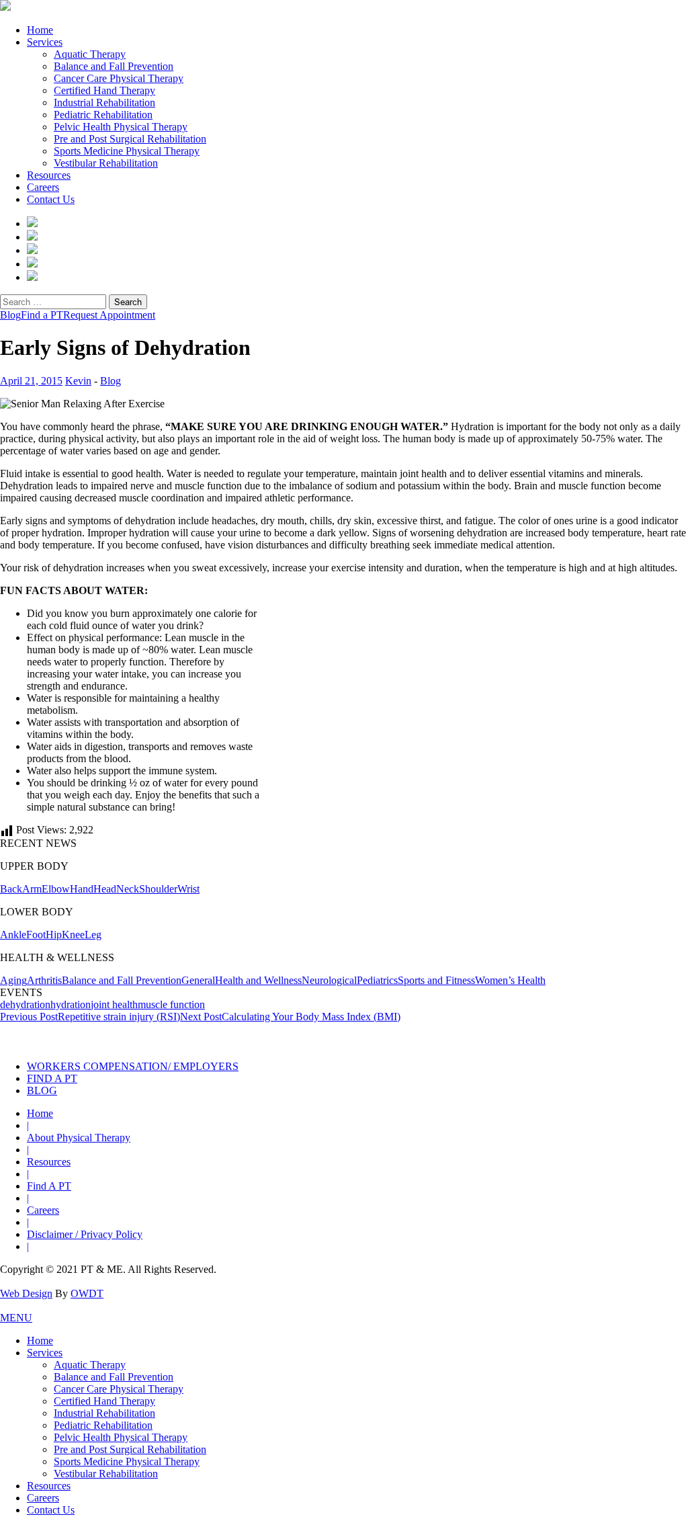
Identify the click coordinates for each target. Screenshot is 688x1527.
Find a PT (42, 315)
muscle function (171, 1004)
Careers (43, 187)
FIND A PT (52, 1078)
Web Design (26, 1293)
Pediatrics (377, 980)
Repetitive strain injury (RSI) (90, 1016)
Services (44, 42)
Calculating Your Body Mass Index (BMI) (290, 1016)
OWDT (87, 1293)
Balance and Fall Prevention (113, 66)
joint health (114, 1004)
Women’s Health (510, 980)
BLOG (42, 1090)
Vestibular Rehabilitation (106, 163)
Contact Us (51, 199)
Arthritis (44, 980)
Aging (13, 980)
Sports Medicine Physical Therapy (127, 151)
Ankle (13, 934)
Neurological (329, 980)
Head (104, 889)
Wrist (188, 889)
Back (11, 889)
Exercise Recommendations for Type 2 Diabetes (471, 1037)
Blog (10, 315)
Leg (93, 934)
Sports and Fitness (436, 980)
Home (40, 30)
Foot (36, 934)
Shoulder (158, 889)
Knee (73, 934)
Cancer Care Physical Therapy (118, 78)
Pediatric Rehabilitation (103, 114)
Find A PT (49, 1186)
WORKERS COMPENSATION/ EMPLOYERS (133, 1066)
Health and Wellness (258, 980)
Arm (32, 889)
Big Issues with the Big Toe (314, 1037)
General (198, 980)
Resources (49, 175)
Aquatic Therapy (90, 54)
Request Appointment (109, 315)
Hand (81, 889)
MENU (16, 1317)
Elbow (56, 889)
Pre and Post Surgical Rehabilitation (130, 139)
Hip (54, 934)
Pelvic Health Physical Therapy (120, 126)
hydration (70, 1004)
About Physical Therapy (78, 1137)
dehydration (25, 1004)
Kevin (78, 380)
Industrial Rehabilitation (104, 102)
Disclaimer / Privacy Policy (84, 1234)
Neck (127, 889)
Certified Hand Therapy (104, 90)
